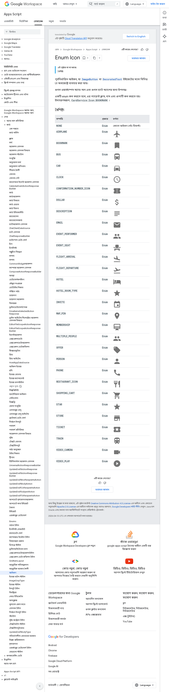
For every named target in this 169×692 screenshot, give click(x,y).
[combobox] (103, 4)
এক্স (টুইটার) (129, 616)
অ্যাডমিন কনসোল (94, 598)
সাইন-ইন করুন (158, 4)
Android (52, 645)
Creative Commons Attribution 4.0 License (110, 503)
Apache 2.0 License (66, 506)
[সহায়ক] (142, 49)
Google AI (53, 666)
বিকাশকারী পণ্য (56, 608)
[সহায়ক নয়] (147, 49)
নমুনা (51, 21)
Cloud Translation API (76, 38)
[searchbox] (22, 31)
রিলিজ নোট (54, 613)
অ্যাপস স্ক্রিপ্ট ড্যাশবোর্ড (97, 604)
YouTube (127, 621)
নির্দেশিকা (23, 21)
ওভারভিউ (8, 21)
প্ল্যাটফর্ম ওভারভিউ (57, 603)
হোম (57, 49)
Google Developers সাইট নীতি (126, 506)
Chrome (52, 650)
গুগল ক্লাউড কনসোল (96, 609)
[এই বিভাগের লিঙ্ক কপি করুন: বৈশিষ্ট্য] (67, 110)
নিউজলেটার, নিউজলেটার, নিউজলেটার (136, 609)
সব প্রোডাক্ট (53, 671)
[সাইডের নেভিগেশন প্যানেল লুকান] (39, 686)
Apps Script (12, 14)
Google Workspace (72, 49)
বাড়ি (55, 3)
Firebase (52, 655)
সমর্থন (63, 21)
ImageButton (90, 79)
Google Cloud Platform (60, 661)
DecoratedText (112, 79)
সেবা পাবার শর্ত (55, 624)
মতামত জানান (138, 58)
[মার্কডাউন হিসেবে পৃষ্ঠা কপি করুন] (94, 58)
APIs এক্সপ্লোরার (93, 614)
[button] (21, 39)
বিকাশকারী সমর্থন (57, 619)
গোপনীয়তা (64, 685)
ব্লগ (124, 603)
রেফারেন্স (38, 21)
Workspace (32, 4)
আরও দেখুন (68, 3)
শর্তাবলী (52, 685)
